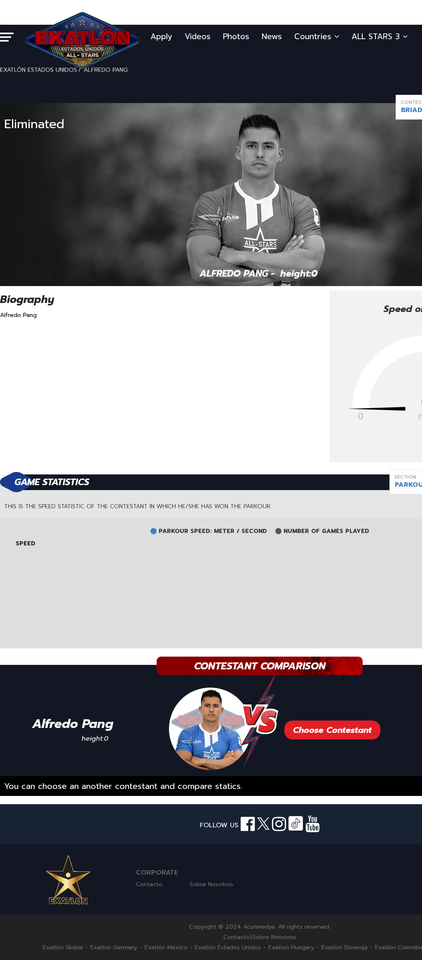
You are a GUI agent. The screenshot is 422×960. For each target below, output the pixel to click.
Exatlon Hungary (291, 948)
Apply (161, 36)
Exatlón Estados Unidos (228, 948)
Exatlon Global (63, 948)
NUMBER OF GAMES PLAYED (326, 531)
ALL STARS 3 (377, 36)
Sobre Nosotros (211, 884)
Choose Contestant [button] (332, 730)
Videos (198, 36)
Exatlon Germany (113, 948)
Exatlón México (166, 948)
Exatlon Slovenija (344, 948)
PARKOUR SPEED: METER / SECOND (213, 531)
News (272, 36)
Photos (236, 36)
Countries (314, 36)
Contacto (149, 884)
